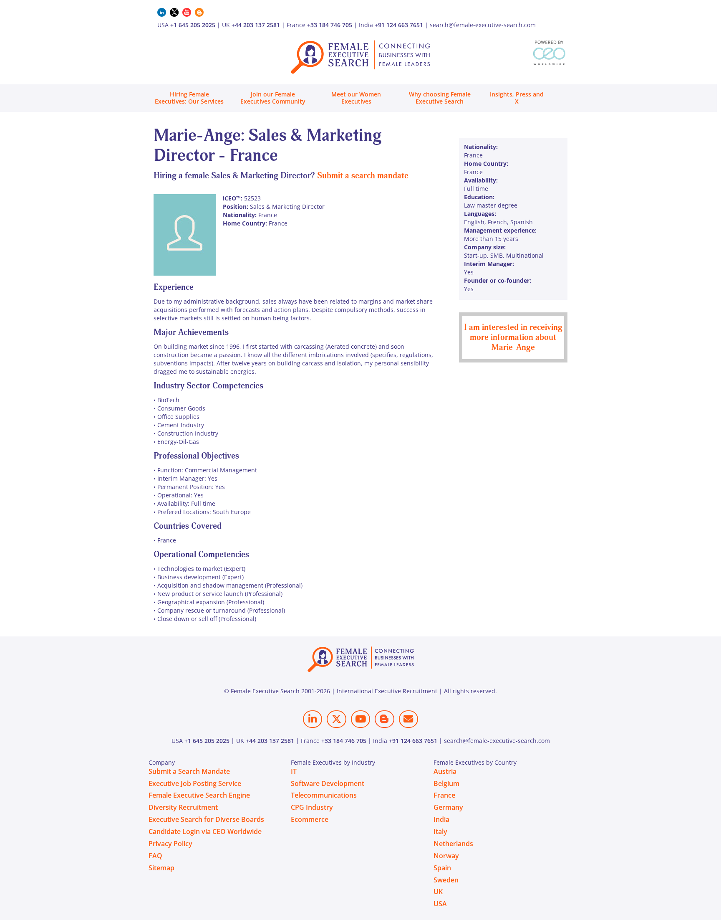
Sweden (446, 880)
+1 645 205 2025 (192, 25)
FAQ (155, 855)
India (441, 819)
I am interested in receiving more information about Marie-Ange (513, 337)
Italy (440, 831)
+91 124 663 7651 (399, 25)
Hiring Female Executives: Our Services (189, 97)
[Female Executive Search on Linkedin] (312, 718)
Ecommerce (309, 819)
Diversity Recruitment (183, 807)
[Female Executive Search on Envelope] (408, 718)
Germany (448, 807)
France (444, 795)
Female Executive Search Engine (199, 795)
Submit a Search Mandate (189, 771)
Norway (446, 855)
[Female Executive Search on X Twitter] (336, 718)
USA (440, 903)
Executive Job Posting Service (195, 783)
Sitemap (161, 867)
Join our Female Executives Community (272, 97)
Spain (442, 867)
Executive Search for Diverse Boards (206, 819)
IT (294, 771)
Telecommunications (324, 795)
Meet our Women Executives (356, 97)
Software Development (327, 783)
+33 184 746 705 (329, 25)
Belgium (446, 783)
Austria (445, 771)
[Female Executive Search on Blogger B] (384, 718)
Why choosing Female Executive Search (440, 97)
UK (438, 891)
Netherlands (453, 843)
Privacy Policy (170, 843)
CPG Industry (312, 807)
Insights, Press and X (517, 97)
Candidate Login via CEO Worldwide (205, 831)
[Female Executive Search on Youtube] (360, 718)
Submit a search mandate (362, 175)
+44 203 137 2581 (256, 25)
